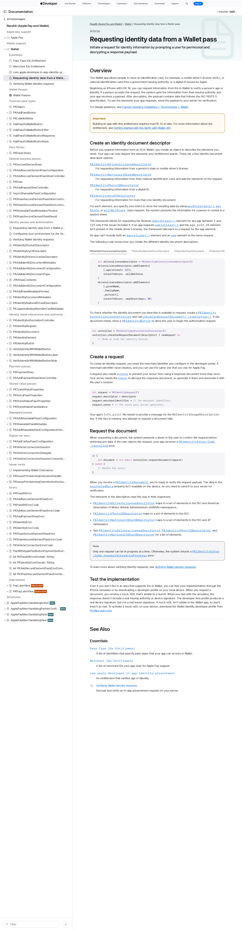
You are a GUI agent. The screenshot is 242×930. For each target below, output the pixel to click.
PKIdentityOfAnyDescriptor (223, 251)
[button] (186, 3)
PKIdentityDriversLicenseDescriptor (108, 251)
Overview (101, 71)
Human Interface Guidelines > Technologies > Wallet (155, 107)
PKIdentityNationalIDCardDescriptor (150, 251)
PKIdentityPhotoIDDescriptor (189, 251)
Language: (223, 11)
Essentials (99, 641)
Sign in (198, 3)
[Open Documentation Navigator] (5, 11)
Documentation (21, 12)
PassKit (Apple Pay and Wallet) (106, 24)
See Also (100, 629)
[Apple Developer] (49, 3)
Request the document (113, 430)
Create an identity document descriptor (130, 143)
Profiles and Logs (101, 610)
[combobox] (33, 924)
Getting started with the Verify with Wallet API (142, 128)
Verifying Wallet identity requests (175, 567)
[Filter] (33, 924)
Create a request (107, 356)
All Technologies (16, 19)
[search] (31, 924)
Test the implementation (115, 579)
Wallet (128, 24)
